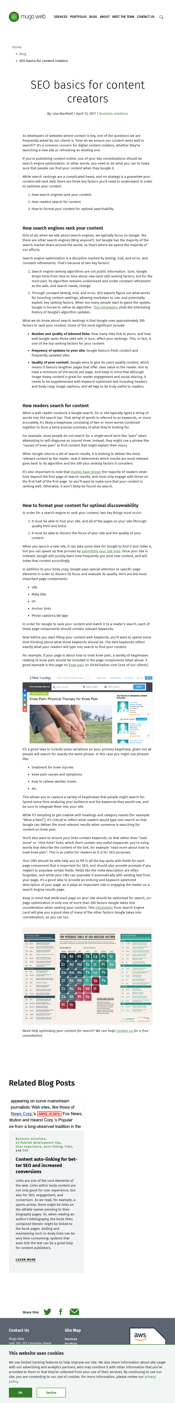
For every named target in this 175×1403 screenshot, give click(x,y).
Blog (93, 17)
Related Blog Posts (42, 1083)
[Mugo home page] (27, 16)
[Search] (161, 17)
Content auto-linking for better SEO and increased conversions (46, 1165)
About (105, 17)
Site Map (73, 1330)
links (68, 1146)
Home (16, 47)
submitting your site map (101, 551)
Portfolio (78, 17)
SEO (25, 1150)
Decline (51, 1392)
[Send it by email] (74, 1312)
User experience (29, 1146)
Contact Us (145, 17)
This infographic (105, 307)
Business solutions (113, 114)
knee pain (76, 665)
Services (60, 17)
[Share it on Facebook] (60, 1312)
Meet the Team (123, 17)
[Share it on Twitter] (47, 1312)
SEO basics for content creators (88, 91)
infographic (104, 908)
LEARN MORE (26, 1259)
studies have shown (86, 472)
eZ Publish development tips (38, 1142)
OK (20, 1392)
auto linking (53, 1146)
